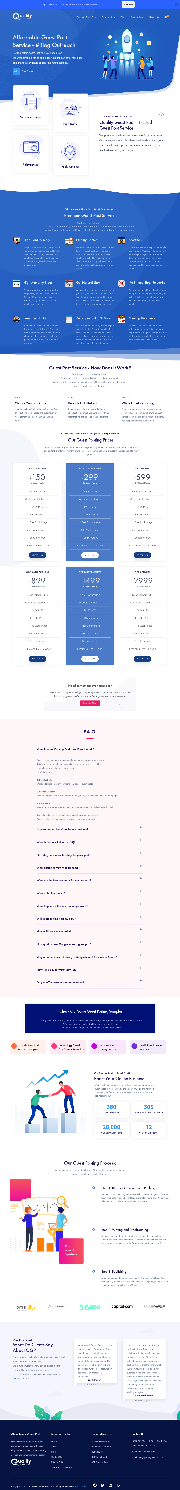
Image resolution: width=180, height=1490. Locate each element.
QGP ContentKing (99, 1462)
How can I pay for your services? (56, 970)
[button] (90, 748)
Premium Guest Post (101, 1446)
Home (54, 1441)
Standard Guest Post (86, 17)
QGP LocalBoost (99, 1457)
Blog (123, 17)
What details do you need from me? (58, 867)
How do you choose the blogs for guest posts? (64, 855)
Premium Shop (108, 17)
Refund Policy (81, 1486)
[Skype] (118, 1485)
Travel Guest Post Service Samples (28, 1047)
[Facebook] (94, 1485)
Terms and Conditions (61, 1467)
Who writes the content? (51, 893)
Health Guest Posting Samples (151, 1047)
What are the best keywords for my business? (64, 880)
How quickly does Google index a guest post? (64, 944)
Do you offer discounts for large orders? (60, 982)
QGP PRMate (97, 1452)
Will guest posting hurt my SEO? (56, 918)
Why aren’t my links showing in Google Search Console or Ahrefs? (77, 957)
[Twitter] (102, 1485)
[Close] (177, 4)
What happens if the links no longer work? (62, 906)
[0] (165, 17)
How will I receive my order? (54, 931)
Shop (53, 1446)
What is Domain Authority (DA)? (56, 842)
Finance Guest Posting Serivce (107, 1047)
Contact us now (21, 1378)
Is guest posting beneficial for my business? (62, 829)
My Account (154, 17)
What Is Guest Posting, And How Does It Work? (65, 749)
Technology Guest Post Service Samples (70, 1047)
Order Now (128, 4)
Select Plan (37, 555)
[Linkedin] (110, 1485)
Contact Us (135, 17)
